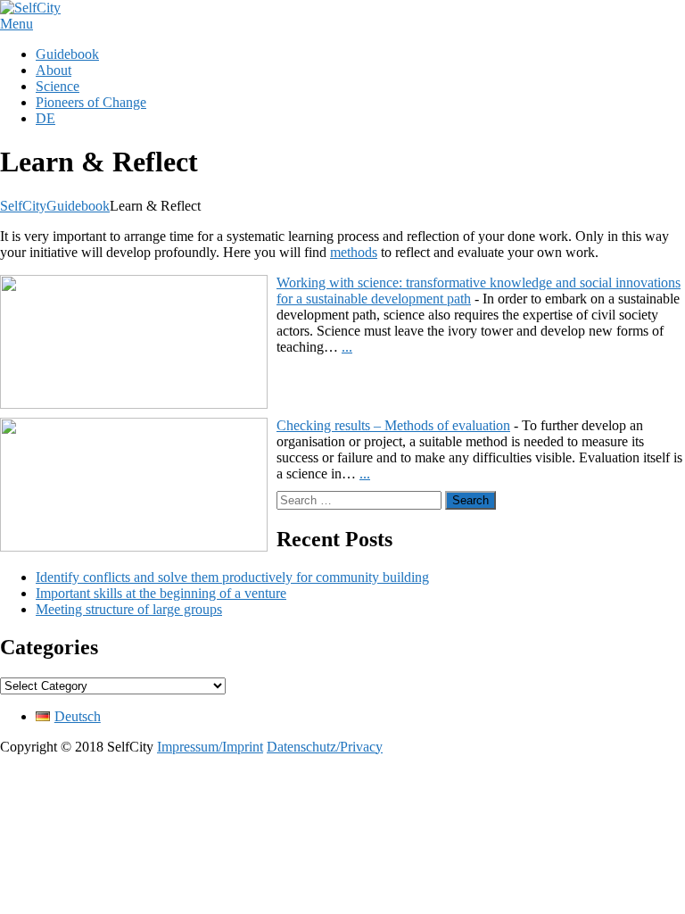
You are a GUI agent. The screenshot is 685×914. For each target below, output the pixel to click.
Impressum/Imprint (210, 746)
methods (353, 252)
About (53, 70)
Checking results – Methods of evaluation (393, 425)
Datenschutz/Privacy (325, 746)
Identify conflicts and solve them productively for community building (232, 577)
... (347, 346)
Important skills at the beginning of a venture (161, 593)
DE (45, 118)
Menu (16, 23)
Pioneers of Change (91, 102)
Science (57, 86)
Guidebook (67, 54)
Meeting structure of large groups (129, 609)
